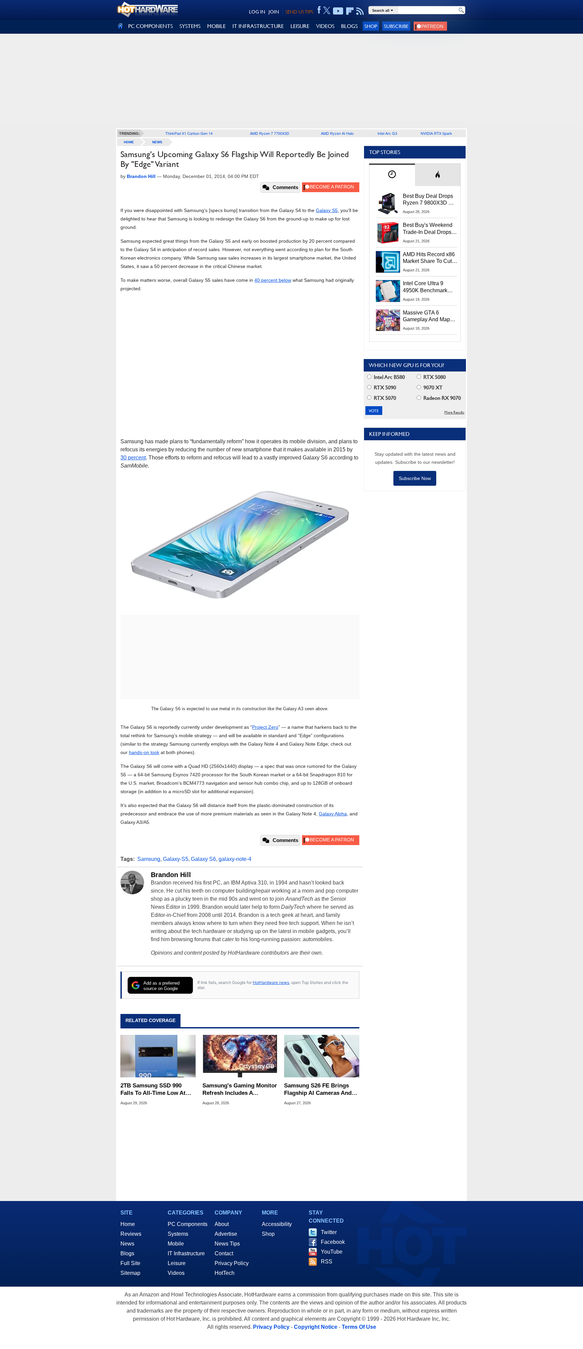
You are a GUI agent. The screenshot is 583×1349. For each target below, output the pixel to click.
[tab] (392, 174)
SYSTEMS (189, 26)
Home (127, 1224)
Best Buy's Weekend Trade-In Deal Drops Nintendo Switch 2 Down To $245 (427, 229)
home (129, 142)
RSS (326, 1261)
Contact (224, 1253)
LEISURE (299, 26)
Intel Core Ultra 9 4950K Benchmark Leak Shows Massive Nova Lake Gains (428, 287)
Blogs (127, 1253)
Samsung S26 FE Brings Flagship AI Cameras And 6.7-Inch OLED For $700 (318, 1089)
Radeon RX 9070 (441, 398)
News (157, 142)
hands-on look (144, 752)
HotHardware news (271, 982)
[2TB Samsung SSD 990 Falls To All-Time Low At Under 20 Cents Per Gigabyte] (158, 1056)
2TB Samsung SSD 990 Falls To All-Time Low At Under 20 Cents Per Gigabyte (153, 1089)
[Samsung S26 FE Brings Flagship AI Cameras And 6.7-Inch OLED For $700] (321, 1056)
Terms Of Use (359, 1327)
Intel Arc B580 (388, 377)
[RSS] (360, 11)
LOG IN (257, 11)
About (222, 1224)
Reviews (130, 1234)
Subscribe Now (415, 478)
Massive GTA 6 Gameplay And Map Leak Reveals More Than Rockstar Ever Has (426, 316)
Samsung (148, 859)
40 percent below (272, 280)
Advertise (226, 1234)
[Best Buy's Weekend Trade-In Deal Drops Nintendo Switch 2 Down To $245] (388, 232)
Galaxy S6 (203, 859)
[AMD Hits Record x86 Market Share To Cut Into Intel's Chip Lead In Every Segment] (388, 262)
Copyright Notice (315, 1327)
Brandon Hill (171, 874)
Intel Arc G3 (387, 133)
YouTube (331, 1252)
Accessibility (277, 1224)
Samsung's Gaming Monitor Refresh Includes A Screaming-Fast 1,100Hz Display (239, 1089)
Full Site (130, 1263)
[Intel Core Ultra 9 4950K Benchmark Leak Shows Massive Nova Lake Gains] (388, 291)
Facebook (333, 1242)
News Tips (227, 1244)
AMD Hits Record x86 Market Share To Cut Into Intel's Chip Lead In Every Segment (429, 258)
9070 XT (432, 387)
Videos (176, 1273)
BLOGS (349, 26)
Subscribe (396, 26)
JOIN (274, 11)
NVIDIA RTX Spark (436, 133)
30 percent (133, 457)
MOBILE (216, 26)
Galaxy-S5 (175, 859)
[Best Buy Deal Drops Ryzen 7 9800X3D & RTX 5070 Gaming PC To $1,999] (388, 203)
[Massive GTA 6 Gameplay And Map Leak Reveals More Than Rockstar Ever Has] (388, 320)
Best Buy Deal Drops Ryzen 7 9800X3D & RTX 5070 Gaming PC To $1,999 (430, 200)
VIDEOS (325, 26)
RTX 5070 (384, 398)
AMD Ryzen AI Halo (337, 133)
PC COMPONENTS (150, 26)
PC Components (187, 1224)
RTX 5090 (384, 387)
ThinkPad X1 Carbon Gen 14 (189, 133)
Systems (178, 1234)
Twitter (329, 1232)
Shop (370, 26)
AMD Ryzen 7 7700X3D (269, 133)
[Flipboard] (350, 11)
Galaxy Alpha (333, 813)
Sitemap (130, 1273)
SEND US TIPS (299, 11)
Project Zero (265, 727)
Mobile (176, 1244)
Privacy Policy (232, 1263)
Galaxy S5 (327, 210)
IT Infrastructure (186, 1253)
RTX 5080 (434, 377)
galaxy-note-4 (235, 859)
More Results (454, 412)
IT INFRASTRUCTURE (258, 26)
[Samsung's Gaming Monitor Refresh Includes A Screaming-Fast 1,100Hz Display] (240, 1056)
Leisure (177, 1263)
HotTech (224, 1273)
